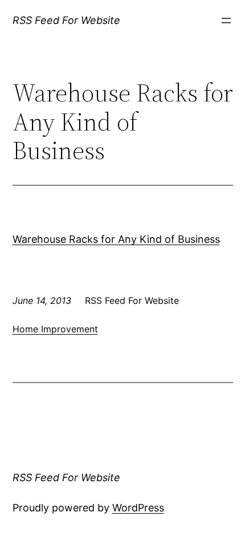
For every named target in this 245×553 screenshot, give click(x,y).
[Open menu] (226, 20)
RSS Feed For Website (66, 20)
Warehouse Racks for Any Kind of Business (116, 239)
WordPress (138, 508)
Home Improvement (55, 329)
